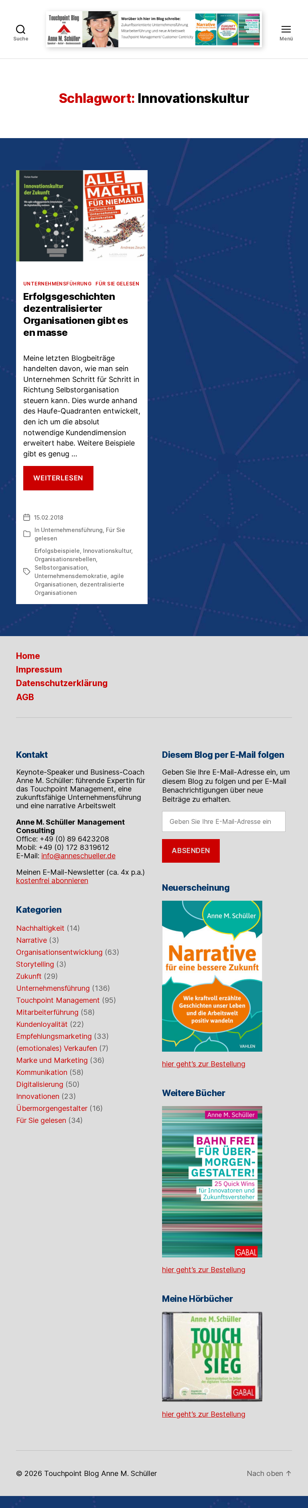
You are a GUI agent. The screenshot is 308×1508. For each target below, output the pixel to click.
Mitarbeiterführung (47, 1012)
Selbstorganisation (60, 567)
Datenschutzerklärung (62, 683)
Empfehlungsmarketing (54, 1036)
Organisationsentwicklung (59, 952)
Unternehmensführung (57, 284)
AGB (25, 697)
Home (28, 656)
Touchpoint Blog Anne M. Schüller (100, 1473)
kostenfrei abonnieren (52, 880)
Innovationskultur (107, 550)
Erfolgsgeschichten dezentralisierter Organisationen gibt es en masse (75, 314)
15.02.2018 (48, 517)
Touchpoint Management (58, 1000)
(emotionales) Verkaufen (56, 1048)
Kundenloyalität (42, 1024)
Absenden (191, 851)
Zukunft (29, 976)
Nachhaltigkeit (40, 928)
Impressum (39, 670)
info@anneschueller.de (78, 855)
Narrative (31, 940)
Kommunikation (41, 1072)
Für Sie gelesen (117, 284)
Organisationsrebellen (65, 559)
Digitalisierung (39, 1084)
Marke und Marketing (52, 1060)
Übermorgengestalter (51, 1108)
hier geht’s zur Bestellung (203, 1064)
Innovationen (37, 1096)
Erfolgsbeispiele (57, 550)
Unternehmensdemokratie (70, 575)
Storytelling (35, 964)
